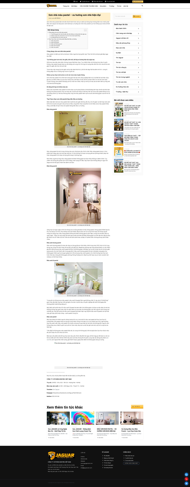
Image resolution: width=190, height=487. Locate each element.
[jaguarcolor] (52, 5)
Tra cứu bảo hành (111, 1)
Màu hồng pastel (55, 42)
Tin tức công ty (121, 67)
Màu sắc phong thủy (123, 43)
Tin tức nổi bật (121, 72)
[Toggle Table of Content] (84, 30)
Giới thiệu (74, 6)
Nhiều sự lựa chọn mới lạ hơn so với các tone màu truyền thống (65, 35)
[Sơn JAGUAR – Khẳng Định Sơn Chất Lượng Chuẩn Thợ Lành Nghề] (82, 418)
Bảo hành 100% (121, 28)
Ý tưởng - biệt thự (122, 91)
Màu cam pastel (55, 47)
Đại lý (76, 1)
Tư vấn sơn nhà (121, 82)
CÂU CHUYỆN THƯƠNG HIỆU (89, 6)
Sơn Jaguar (56, 389)
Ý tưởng (111, 6)
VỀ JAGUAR (107, 455)
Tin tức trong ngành (123, 77)
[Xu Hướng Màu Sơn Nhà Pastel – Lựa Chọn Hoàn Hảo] (131, 418)
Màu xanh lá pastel (55, 45)
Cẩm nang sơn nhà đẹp (124, 33)
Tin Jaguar (119, 57)
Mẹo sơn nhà (120, 48)
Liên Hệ (125, 6)
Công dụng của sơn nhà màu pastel (58, 32)
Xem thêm (52, 437)
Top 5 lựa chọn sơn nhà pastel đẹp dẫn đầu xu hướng (63, 39)
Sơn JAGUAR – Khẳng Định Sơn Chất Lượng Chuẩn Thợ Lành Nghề (82, 431)
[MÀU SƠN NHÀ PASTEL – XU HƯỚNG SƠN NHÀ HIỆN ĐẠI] (107, 418)
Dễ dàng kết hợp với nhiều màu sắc (59, 37)
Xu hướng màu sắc (122, 87)
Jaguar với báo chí (122, 38)
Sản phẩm (103, 6)
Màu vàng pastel (55, 40)
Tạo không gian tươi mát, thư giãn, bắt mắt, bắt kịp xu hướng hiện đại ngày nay (68, 34)
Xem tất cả (137, 406)
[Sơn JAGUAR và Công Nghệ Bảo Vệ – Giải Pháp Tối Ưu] (58, 418)
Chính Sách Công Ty (108, 460)
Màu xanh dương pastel (56, 44)
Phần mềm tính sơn (98, 1)
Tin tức (119, 6)
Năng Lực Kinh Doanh (109, 458)
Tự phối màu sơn (86, 1)
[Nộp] (137, 16)
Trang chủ (66, 6)
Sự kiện (118, 52)
